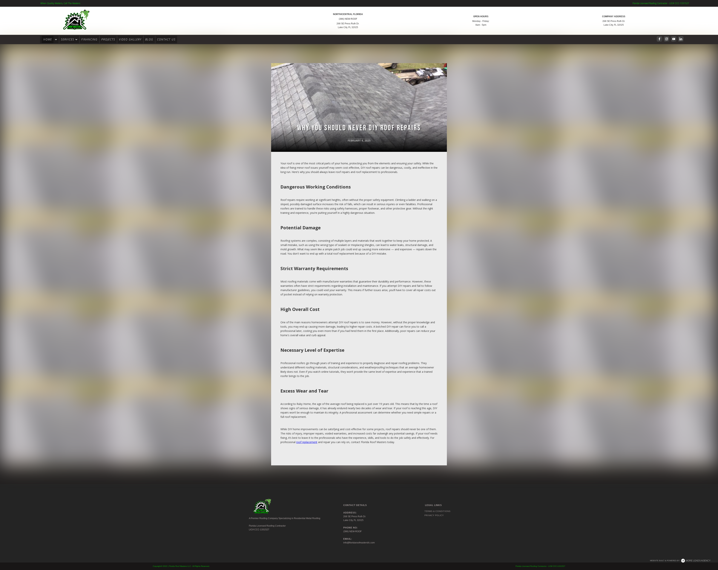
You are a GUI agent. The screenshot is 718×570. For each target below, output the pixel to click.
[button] (49, 39)
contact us (166, 39)
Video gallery (130, 39)
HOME (47, 39)
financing (89, 39)
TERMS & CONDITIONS (437, 511)
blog (149, 39)
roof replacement (306, 442)
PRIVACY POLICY (434, 515)
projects (108, 39)
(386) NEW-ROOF (348, 19)
